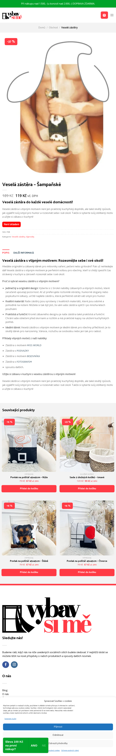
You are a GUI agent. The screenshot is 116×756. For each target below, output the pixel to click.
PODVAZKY (23, 351)
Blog (5, 690)
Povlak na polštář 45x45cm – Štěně (29, 561)
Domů (41, 27)
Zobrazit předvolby (58, 743)
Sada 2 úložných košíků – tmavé (87, 477)
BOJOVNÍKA (33, 356)
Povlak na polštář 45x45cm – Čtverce (87, 561)
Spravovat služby (10, 718)
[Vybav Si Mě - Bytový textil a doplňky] (12, 15)
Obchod (53, 27)
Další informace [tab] (23, 253)
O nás (5, 694)
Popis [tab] (5, 253)
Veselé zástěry (69, 27)
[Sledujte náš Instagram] (14, 664)
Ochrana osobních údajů (70, 750)
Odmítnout (58, 735)
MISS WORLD (34, 345)
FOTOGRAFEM (24, 362)
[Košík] (104, 15)
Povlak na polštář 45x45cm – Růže (29, 477)
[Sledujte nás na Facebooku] (5, 664)
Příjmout (58, 727)
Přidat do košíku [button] (29, 489)
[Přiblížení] (6, 175)
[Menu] (112, 15)
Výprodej (30, 236)
